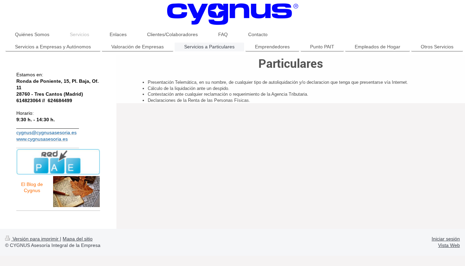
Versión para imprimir (35, 238)
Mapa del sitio (78, 238)
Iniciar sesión (446, 238)
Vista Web (449, 245)
